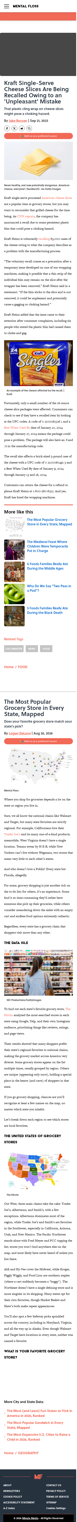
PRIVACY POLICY (56, 1491)
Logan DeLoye (20, 733)
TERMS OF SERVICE (57, 1496)
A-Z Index (9, 1508)
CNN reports (25, 216)
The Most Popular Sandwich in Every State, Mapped (35, 1425)
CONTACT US (53, 1485)
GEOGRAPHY (28, 1453)
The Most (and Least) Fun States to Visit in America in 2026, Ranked (39, 1413)
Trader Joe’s (12, 834)
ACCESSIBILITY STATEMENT (19, 1502)
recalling (44, 239)
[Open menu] (6, 6)
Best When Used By (17, 427)
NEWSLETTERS (11, 1491)
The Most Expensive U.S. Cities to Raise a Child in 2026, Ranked (38, 1437)
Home (9, 666)
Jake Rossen (18, 120)
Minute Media (30, 1518)
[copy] (29, 128)
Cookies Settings (56, 1508)
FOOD (46, 649)
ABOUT (7, 1485)
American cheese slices (57, 198)
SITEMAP (51, 1502)
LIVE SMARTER (13, 649)
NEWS (31, 649)
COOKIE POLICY (12, 1496)
